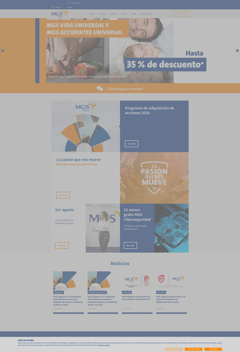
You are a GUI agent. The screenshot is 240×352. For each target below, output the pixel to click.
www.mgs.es (30, 343)
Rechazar (213, 349)
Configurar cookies (174, 349)
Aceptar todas (193, 349)
